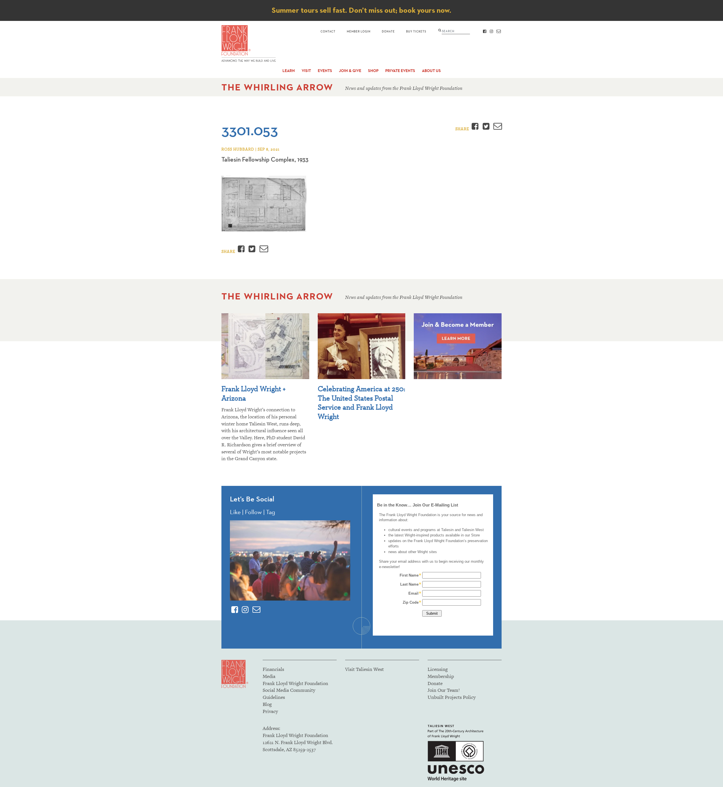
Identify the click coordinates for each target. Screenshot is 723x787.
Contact (328, 31)
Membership (441, 676)
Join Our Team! (444, 690)
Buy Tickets (416, 31)
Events (325, 70)
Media (269, 676)
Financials (273, 669)
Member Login (359, 31)
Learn (288, 70)
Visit (306, 70)
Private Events (400, 70)
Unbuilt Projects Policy (452, 697)
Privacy (270, 711)
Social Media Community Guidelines (289, 694)
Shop (373, 70)
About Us (431, 70)
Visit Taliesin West (364, 669)
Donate (388, 31)
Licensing (438, 669)
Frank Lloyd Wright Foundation (295, 683)
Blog (267, 704)
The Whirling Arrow (277, 87)
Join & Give (350, 70)
